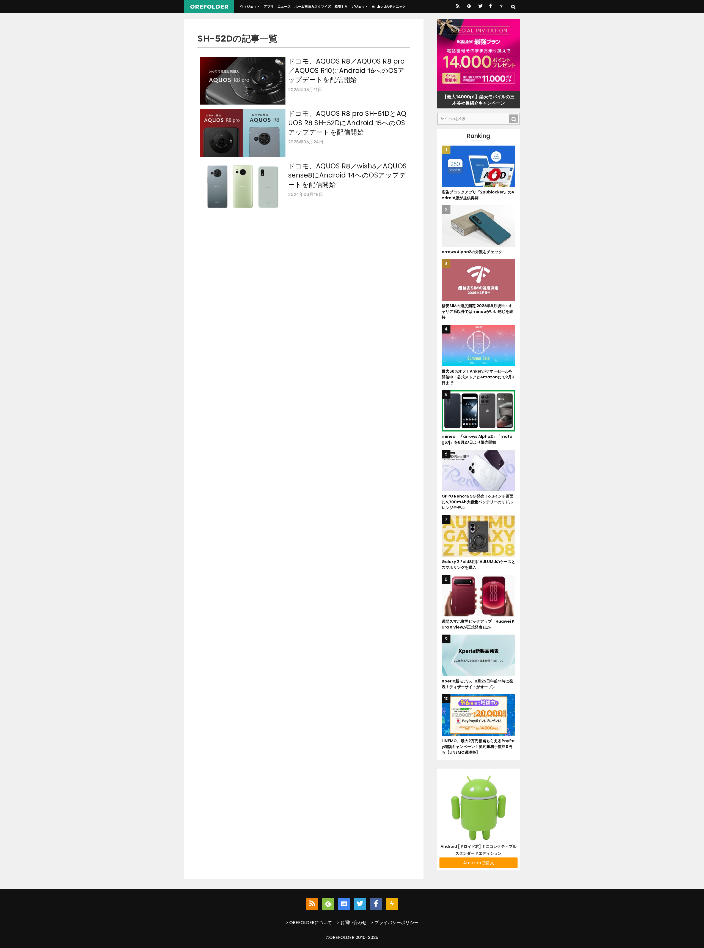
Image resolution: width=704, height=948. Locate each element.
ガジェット (359, 6)
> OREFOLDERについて (309, 922)
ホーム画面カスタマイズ (313, 6)
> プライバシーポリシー (395, 922)
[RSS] (457, 6)
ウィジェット (250, 6)
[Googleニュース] (344, 904)
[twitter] (480, 6)
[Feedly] (468, 6)
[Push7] (501, 6)
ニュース (284, 6)
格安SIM (341, 6)
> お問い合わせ (352, 922)
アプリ (269, 6)
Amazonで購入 (478, 863)
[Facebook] (490, 6)
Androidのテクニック (389, 6)
